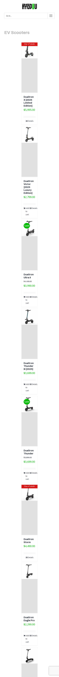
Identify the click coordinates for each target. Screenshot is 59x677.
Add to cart (27, 211)
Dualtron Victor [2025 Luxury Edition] (29, 187)
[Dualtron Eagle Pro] (29, 588)
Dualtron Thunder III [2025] (29, 366)
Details (30, 121)
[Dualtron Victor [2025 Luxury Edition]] (29, 152)
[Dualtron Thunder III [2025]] (29, 334)
